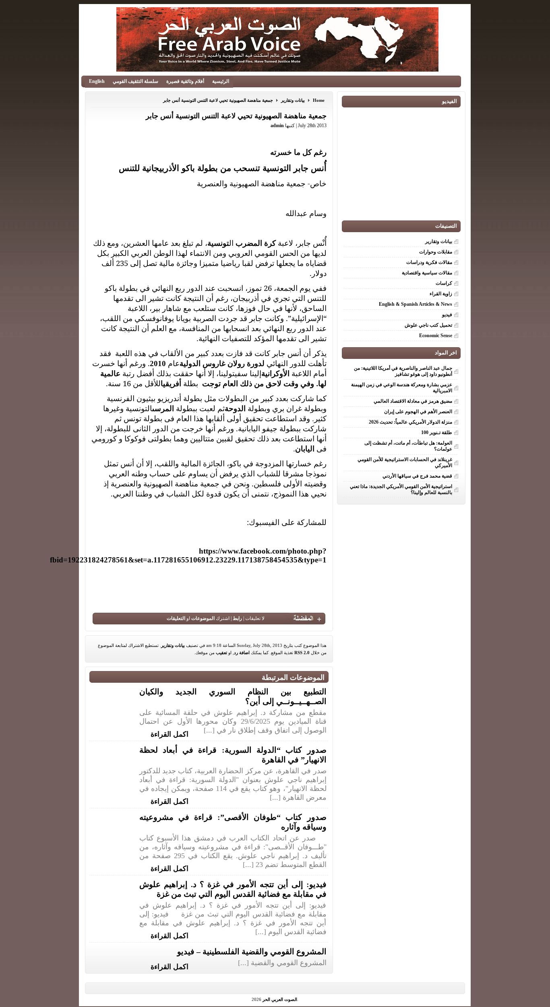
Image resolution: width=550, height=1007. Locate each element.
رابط (237, 618)
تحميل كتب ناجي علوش (428, 325)
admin (277, 125)
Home (319, 100)
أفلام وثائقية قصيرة (185, 81)
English (97, 81)
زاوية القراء (441, 294)
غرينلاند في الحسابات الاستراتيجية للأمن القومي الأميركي (405, 462)
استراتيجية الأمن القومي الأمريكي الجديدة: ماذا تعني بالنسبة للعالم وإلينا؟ (401, 489)
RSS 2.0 (302, 652)
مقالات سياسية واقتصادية (427, 273)
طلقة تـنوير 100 (436, 432)
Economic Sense (435, 335)
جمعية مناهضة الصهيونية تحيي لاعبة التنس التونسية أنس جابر (218, 100)
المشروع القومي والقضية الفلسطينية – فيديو (252, 951)
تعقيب (221, 652)
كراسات (444, 283)
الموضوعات (203, 618)
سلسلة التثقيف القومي (135, 81)
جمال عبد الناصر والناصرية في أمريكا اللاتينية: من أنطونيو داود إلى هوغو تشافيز (403, 371)
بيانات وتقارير (293, 100)
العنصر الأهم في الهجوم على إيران (418, 411)
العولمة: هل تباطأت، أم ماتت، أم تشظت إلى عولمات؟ (408, 446)
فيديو (447, 314)
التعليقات (176, 618)
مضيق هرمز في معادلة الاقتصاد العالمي (413, 401)
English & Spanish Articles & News (415, 304)
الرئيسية (220, 81)
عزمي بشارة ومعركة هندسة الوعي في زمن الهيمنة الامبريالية (401, 387)
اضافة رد (242, 652)
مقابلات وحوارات (435, 252)
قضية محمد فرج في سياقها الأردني (417, 476)
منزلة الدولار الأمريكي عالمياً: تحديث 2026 (410, 422)
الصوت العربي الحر (280, 999)
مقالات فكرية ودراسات (429, 262)
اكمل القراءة (169, 733)
